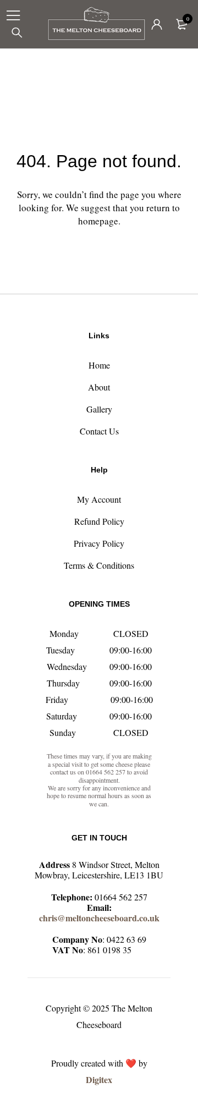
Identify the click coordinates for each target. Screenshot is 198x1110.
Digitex (99, 1079)
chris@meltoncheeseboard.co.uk (99, 917)
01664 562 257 (121, 897)
